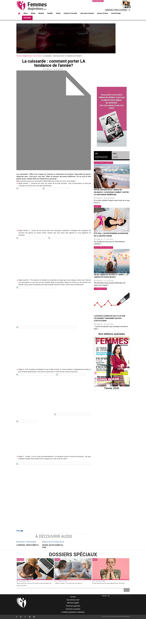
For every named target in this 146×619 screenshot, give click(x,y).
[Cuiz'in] (125, 4)
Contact (73, 597)
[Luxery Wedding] (112, 361)
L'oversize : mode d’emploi (27, 545)
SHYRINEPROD (126, 616)
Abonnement (98, 1)
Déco (116, 10)
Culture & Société (70, 13)
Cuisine (123, 10)
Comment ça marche (73, 609)
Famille (50, 13)
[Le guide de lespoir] (112, 117)
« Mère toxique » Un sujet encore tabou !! (68, 583)
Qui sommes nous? (73, 600)
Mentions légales (73, 603)
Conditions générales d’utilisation (73, 612)
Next (94, 120)
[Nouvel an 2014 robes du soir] (53, 542)
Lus (115, 156)
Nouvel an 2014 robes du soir (52, 546)
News (26, 13)
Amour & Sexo (102, 13)
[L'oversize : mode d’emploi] (27, 542)
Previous (13, 120)
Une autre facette (87, 13)
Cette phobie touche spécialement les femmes (108, 583)
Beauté (41, 13)
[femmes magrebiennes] (34, 5)
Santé (58, 13)
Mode (33, 13)
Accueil (19, 13)
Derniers (101, 156)
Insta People (116, 13)
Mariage (109, 10)
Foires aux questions (73, 606)
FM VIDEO (27, 18)
